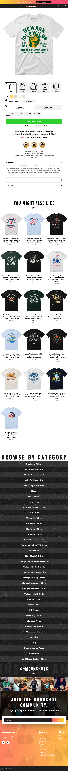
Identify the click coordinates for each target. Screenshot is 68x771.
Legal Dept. (43, 752)
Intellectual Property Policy (47, 755)
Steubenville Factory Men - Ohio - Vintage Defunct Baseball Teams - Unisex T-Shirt (57, 357)
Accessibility (43, 749)
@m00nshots (34, 668)
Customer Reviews (45, 736)
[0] (64, 6)
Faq (60, 738)
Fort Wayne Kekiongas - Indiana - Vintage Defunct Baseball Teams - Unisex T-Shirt (34, 396)
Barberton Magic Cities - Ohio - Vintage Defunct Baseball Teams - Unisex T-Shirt (57, 279)
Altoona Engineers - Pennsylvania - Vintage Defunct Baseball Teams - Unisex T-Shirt (11, 435)
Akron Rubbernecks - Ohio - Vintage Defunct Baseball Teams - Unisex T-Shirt (34, 241)
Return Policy (43, 741)
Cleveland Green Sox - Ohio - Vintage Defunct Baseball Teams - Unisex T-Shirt (11, 278)
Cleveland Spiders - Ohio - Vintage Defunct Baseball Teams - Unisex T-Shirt (11, 241)
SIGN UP (58, 720)
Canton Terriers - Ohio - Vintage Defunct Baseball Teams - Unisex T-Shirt (33, 278)
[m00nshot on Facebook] (3, 742)
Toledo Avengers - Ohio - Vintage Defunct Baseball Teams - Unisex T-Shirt (11, 317)
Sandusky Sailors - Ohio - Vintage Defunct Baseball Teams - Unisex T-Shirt (11, 357)
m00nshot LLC (9, 768)
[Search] (58, 6)
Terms (41, 744)
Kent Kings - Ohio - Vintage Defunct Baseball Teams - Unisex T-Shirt (57, 317)
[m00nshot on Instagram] (7, 684)
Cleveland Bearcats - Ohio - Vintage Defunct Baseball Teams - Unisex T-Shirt (56, 241)
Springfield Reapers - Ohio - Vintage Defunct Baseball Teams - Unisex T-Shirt (34, 357)
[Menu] (3, 6)
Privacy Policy (43, 747)
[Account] (61, 7)
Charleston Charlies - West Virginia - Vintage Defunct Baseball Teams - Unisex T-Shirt (57, 396)
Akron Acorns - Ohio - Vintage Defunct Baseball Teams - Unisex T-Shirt (11, 396)
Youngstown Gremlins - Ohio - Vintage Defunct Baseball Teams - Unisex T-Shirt (34, 318)
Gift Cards (42, 738)
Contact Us (62, 736)
